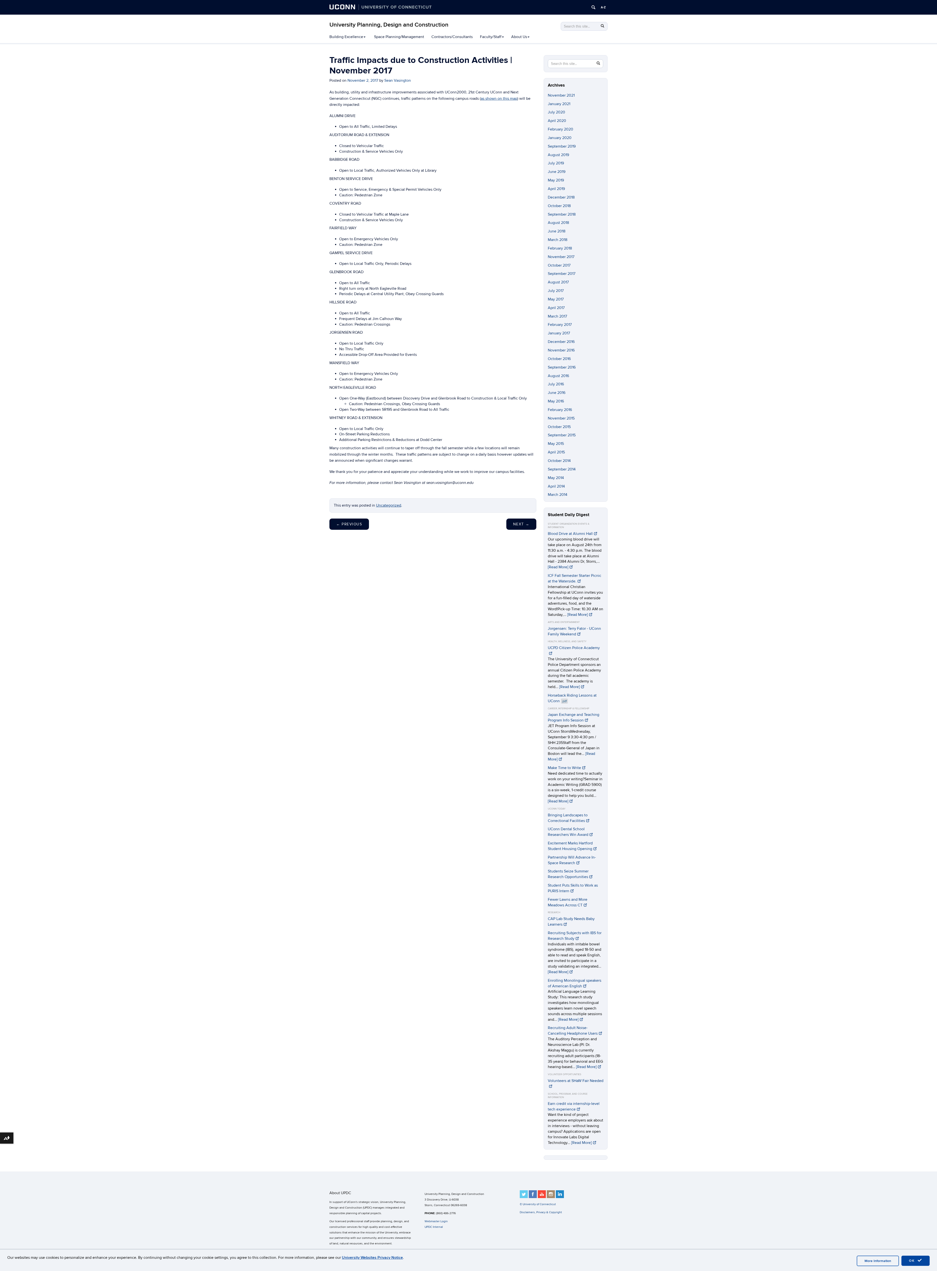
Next (521, 524)
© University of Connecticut (538, 1204)
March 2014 (557, 494)
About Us (519, 36)
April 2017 (556, 307)
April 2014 (556, 486)
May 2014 (556, 477)
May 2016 (556, 401)
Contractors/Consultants (452, 36)
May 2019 (556, 180)
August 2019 (558, 154)
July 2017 (556, 290)
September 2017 (561, 273)
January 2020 (559, 137)
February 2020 (560, 129)
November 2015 (561, 418)
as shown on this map (499, 98)
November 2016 (561, 350)
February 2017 (560, 324)
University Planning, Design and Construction (388, 24)
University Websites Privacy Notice (372, 1257)
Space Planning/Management (399, 36)
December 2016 (561, 341)
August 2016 (558, 375)
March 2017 (557, 316)
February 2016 (560, 409)
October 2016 (559, 358)
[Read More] (558, 567)
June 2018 (556, 231)
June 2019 (556, 171)
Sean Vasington (397, 80)
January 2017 (559, 333)
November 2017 (561, 256)
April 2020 (557, 120)
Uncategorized (388, 505)
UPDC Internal (434, 1227)
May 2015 (556, 443)
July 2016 (556, 384)
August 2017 (558, 282)
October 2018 (559, 205)
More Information (878, 1261)
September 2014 (562, 469)
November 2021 (561, 95)
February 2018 (560, 248)
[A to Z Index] (603, 7)
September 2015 (562, 435)
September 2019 (562, 146)
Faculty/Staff (490, 36)
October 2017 (559, 265)
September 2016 (562, 367)
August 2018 (558, 222)
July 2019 (556, 163)
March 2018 (557, 239)
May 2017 (556, 299)
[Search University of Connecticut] (593, 7)
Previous (349, 524)
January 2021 (559, 103)
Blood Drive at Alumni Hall (570, 533)
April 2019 (556, 188)
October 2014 (559, 460)
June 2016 (556, 392)
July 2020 (556, 112)
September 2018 (562, 214)
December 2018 (561, 197)
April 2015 (556, 452)
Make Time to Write (564, 767)
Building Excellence (346, 36)
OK (912, 1261)
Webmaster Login (436, 1221)
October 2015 (559, 426)
